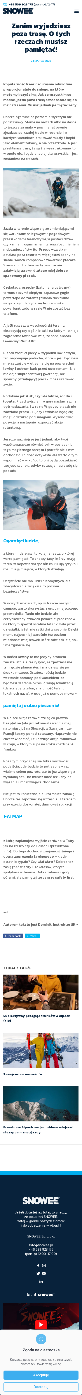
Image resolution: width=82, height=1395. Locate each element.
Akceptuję (41, 1375)
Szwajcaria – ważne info (22, 1073)
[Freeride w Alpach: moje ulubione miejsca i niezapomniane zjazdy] (41, 1103)
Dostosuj (41, 1387)
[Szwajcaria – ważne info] (41, 1050)
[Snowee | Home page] (18, 11)
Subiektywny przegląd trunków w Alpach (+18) (36, 1018)
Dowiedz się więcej (48, 1364)
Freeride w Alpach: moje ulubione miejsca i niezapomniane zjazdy (38, 1130)
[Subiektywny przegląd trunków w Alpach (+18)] (41, 992)
